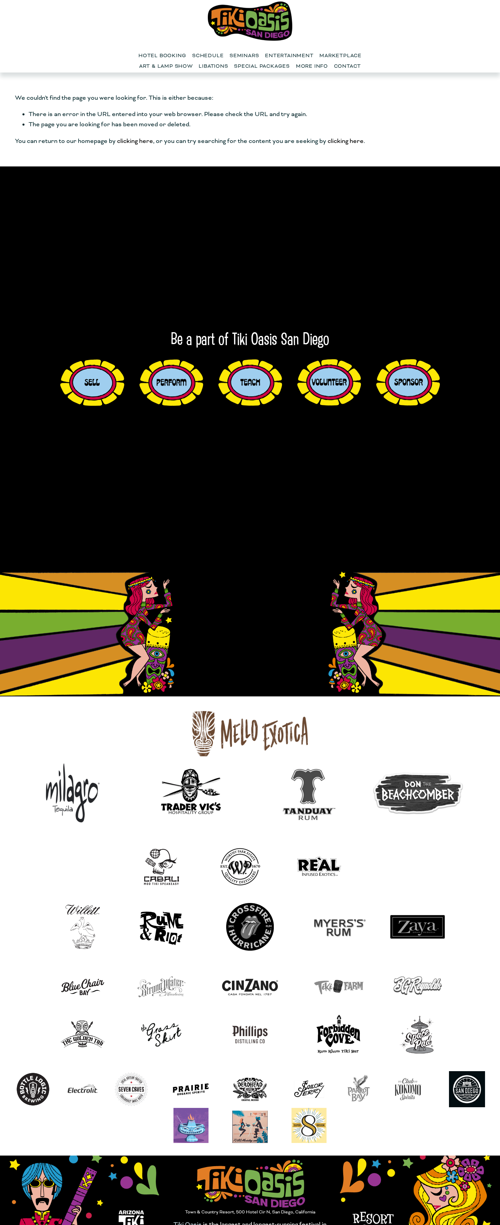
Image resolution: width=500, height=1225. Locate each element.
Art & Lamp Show (166, 66)
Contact (347, 66)
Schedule (207, 55)
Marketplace (340, 55)
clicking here (135, 141)
